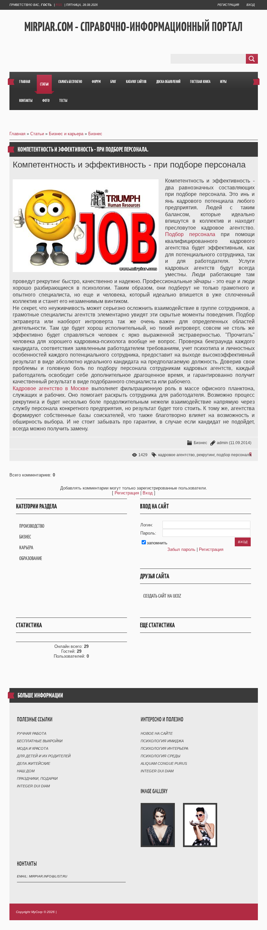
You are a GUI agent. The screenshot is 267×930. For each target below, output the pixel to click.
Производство (31, 526)
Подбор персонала (190, 234)
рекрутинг (206, 455)
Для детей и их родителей (44, 756)
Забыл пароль (181, 549)
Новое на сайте (157, 733)
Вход (250, 5)
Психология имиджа (162, 741)
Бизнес (95, 133)
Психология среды (160, 756)
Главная (17, 133)
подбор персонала (234, 455)
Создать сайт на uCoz (162, 596)
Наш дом (26, 771)
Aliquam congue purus (164, 763)
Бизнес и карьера (66, 133)
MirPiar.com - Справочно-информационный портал (133, 26)
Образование (30, 558)
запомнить (157, 542)
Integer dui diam (33, 786)
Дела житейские (33, 763)
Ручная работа (31, 733)
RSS (59, 5)
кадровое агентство (176, 455)
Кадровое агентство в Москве (51, 388)
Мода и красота (32, 748)
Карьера (26, 547)
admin (222, 443)
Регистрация (228, 5)
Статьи (37, 133)
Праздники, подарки (37, 778)
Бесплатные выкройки (40, 741)
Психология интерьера (164, 748)
